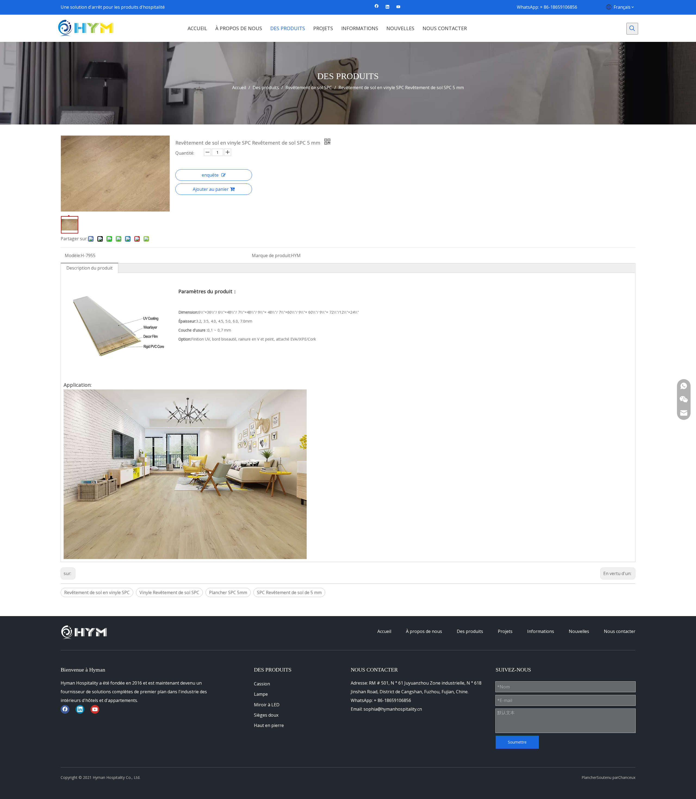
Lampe (261, 694)
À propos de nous (424, 631)
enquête (210, 175)
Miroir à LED (266, 705)
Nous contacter (619, 631)
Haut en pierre (269, 725)
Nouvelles (579, 631)
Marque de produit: (271, 255)
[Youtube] (398, 7)
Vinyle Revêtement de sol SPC (169, 592)
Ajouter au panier (211, 189)
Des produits (470, 631)
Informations (540, 631)
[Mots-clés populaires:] (632, 29)
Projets (505, 631)
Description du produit (89, 268)
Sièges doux (266, 715)
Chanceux (626, 777)
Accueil (384, 631)
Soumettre (517, 742)
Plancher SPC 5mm (228, 592)
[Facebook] (376, 7)
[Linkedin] (387, 7)
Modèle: (73, 255)
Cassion (262, 684)
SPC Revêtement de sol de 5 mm (289, 592)
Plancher (589, 777)
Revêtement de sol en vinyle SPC (97, 592)
